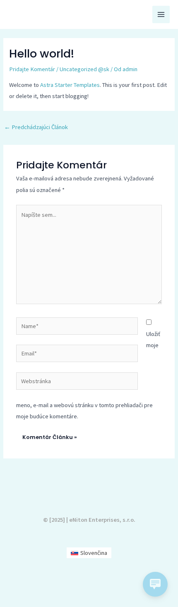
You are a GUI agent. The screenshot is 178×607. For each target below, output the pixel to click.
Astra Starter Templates (70, 85)
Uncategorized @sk (84, 69)
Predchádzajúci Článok (36, 127)
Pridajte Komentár (32, 69)
